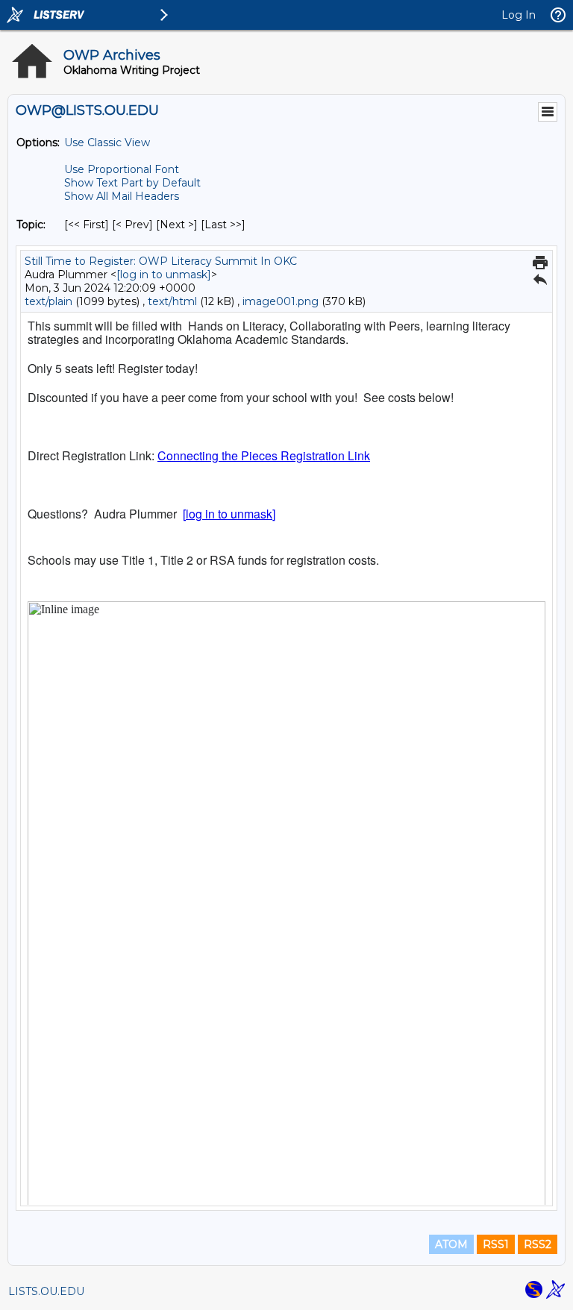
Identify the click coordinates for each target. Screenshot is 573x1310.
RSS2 (537, 1244)
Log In (518, 15)
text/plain (48, 301)
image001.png (280, 301)
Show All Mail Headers (121, 196)
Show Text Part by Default (132, 182)
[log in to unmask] (163, 274)
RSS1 (496, 1244)
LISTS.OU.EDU (46, 1291)
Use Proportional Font (121, 169)
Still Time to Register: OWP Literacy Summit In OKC (161, 261)
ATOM (451, 1244)
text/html (172, 301)
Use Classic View (107, 142)
